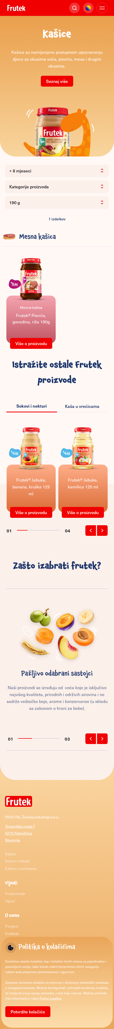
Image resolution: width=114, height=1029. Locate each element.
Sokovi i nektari (17, 860)
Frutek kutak (15, 893)
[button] (90, 530)
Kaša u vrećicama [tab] (82, 406)
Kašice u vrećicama (20, 868)
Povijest (11, 926)
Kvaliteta (12, 933)
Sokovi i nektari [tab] (31, 406)
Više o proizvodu (31, 343)
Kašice (10, 853)
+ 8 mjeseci (20, 170)
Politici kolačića (50, 998)
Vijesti (10, 900)
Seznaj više (57, 81)
